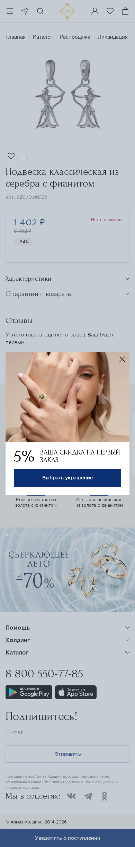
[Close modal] (122, 359)
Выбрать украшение (67, 477)
